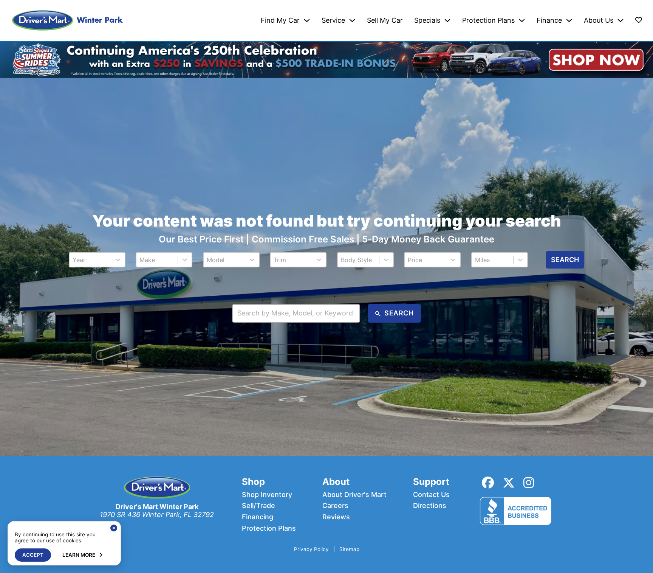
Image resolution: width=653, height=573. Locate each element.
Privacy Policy (311, 549)
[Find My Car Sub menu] (306, 20)
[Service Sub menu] (352, 20)
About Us (598, 20)
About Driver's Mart (354, 494)
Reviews (336, 517)
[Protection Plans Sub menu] (521, 20)
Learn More (78, 555)
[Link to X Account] (509, 483)
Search (565, 260)
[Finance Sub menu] (569, 20)
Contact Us (431, 494)
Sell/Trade (258, 505)
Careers (335, 505)
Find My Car (280, 20)
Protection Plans (488, 20)
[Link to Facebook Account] (488, 483)
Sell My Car (385, 20)
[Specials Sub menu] (447, 20)
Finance (549, 20)
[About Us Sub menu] (620, 20)
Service (333, 20)
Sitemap (349, 549)
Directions (429, 505)
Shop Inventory (267, 494)
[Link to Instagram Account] (528, 483)
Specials (427, 20)
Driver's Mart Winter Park (157, 507)
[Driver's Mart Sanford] (67, 20)
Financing (257, 517)
